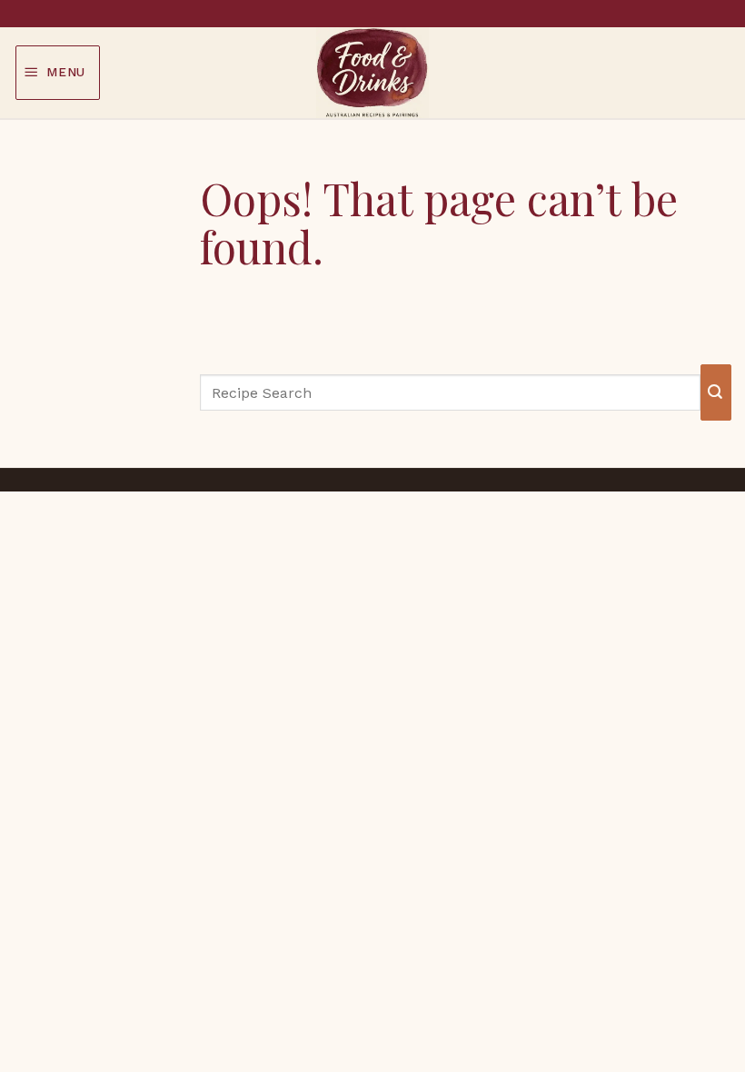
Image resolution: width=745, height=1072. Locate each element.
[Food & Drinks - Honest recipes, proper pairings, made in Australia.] (372, 72)
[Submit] (715, 392)
